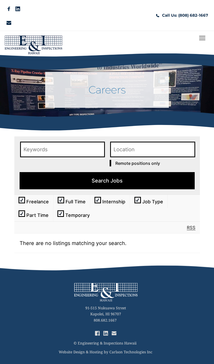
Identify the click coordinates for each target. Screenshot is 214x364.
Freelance (37, 201)
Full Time (75, 201)
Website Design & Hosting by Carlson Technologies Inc (105, 351)
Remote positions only (137, 163)
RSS (191, 227)
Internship (113, 201)
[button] (202, 38)
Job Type (152, 201)
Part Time (37, 215)
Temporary (77, 215)
